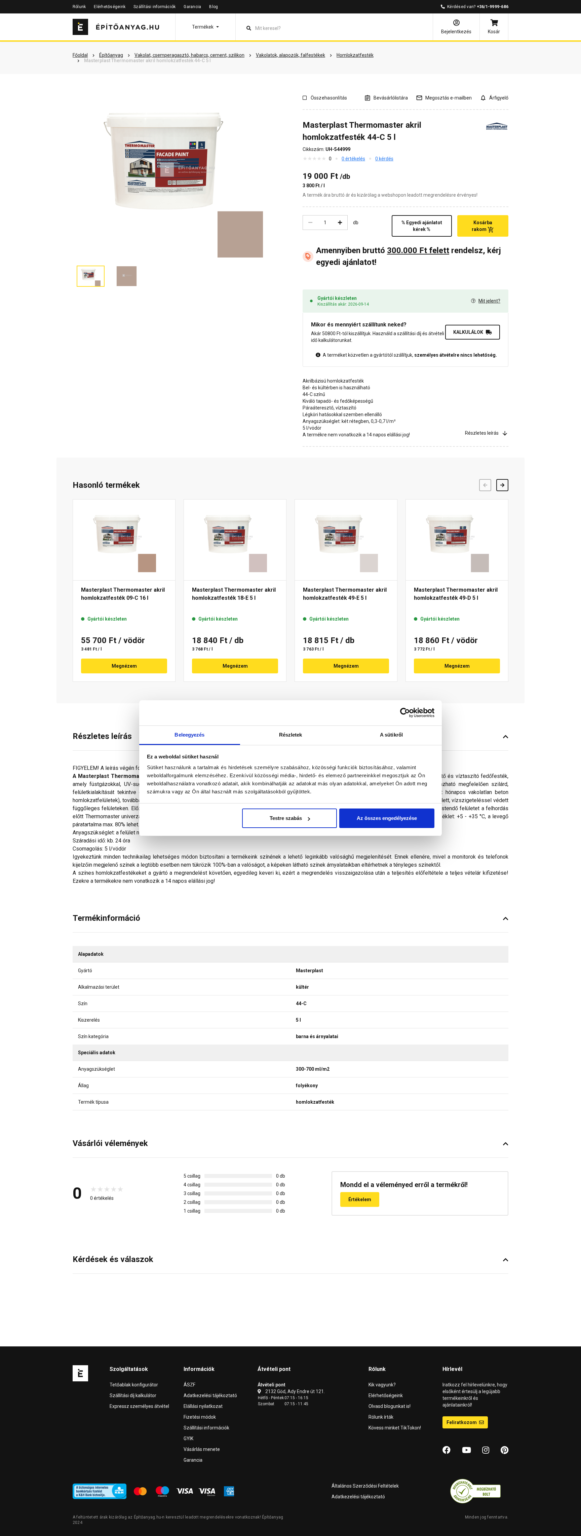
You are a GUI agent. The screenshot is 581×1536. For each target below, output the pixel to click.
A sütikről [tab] (391, 735)
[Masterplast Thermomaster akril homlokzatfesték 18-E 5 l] (235, 540)
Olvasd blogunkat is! (390, 1406)
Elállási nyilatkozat (203, 1406)
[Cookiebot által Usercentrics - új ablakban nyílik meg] (405, 713)
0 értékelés (353, 158)
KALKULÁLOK (468, 332)
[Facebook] (446, 1450)
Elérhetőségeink (109, 6)
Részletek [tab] (290, 735)
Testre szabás (286, 818)
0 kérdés (384, 158)
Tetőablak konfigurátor (134, 1384)
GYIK (188, 1438)
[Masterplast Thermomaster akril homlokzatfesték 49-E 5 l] (346, 540)
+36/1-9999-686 (492, 6)
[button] (205, 26)
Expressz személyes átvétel (139, 1406)
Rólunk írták (381, 1417)
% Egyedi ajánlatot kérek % (421, 226)
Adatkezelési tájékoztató (210, 1395)
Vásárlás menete (202, 1449)
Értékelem (359, 1199)
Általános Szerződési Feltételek (365, 1486)
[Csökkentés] (310, 222)
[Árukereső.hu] (475, 1491)
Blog (213, 6)
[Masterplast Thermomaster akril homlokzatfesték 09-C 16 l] (124, 540)
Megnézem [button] (124, 666)
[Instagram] (485, 1450)
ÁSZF (189, 1384)
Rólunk (79, 6)
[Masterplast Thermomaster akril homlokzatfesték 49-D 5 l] (457, 540)
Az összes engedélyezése (387, 818)
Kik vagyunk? (382, 1384)
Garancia (192, 6)
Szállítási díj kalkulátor (133, 1395)
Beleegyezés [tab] (189, 735)
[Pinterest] (504, 1450)
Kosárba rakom (482, 226)
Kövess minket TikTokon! (395, 1427)
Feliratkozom (462, 1422)
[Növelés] (340, 222)
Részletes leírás (482, 433)
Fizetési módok (200, 1417)
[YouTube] (466, 1450)
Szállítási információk (154, 6)
